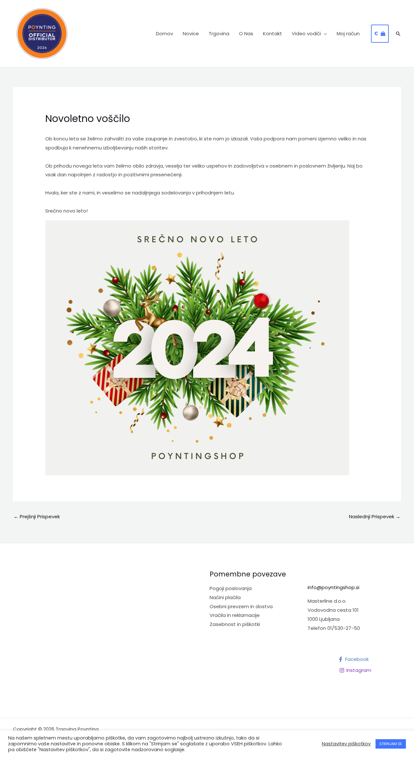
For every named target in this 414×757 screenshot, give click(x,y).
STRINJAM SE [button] (390, 743)
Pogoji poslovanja (231, 588)
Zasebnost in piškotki (235, 624)
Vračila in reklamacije (235, 615)
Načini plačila (225, 597)
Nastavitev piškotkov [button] (346, 744)
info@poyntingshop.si (333, 587)
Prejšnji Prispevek (37, 516)
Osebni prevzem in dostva (241, 606)
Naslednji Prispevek (374, 516)
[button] (324, 33)
